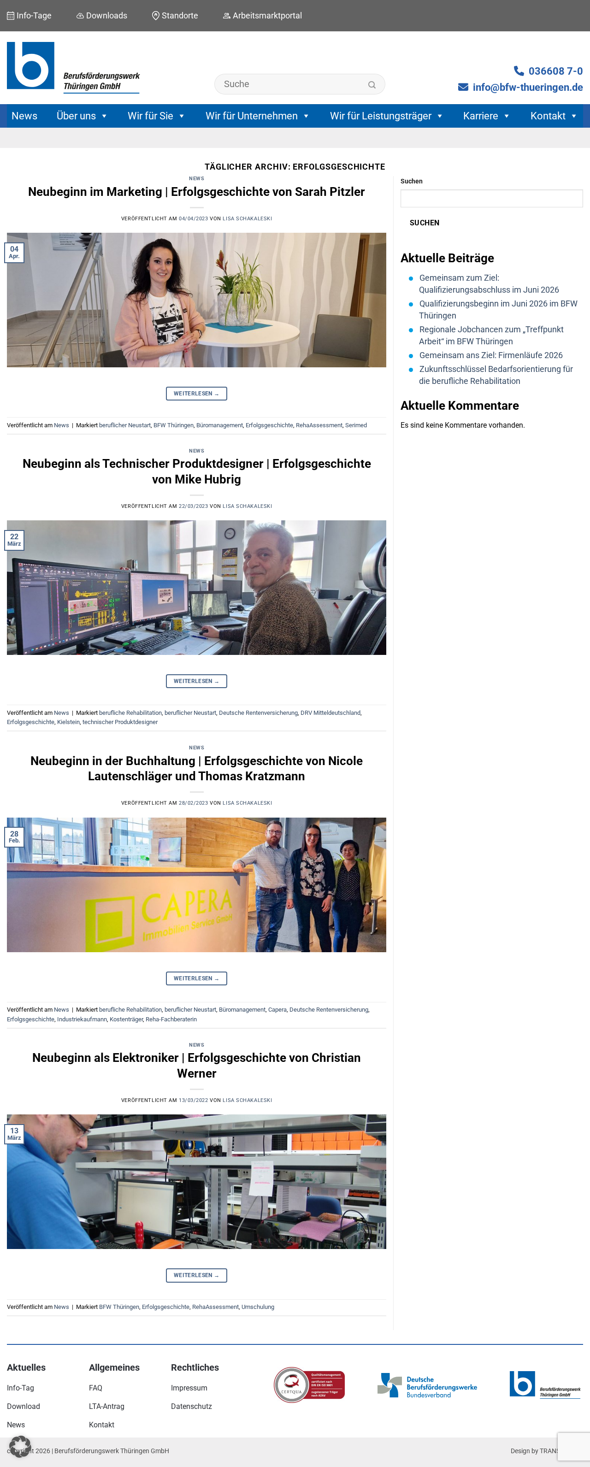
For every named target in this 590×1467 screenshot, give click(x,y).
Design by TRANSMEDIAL (547, 1451)
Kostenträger (126, 1019)
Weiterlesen (197, 393)
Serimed (356, 425)
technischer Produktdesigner (120, 722)
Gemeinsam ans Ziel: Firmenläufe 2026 (491, 355)
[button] (20, 1446)
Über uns (76, 116)
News (24, 116)
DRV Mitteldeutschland (330, 712)
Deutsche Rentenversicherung (258, 712)
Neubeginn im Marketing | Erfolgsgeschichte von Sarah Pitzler (196, 192)
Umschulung (258, 1306)
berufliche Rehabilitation (130, 712)
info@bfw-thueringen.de (528, 87)
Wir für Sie (150, 116)
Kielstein (68, 722)
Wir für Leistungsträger (380, 116)
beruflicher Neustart (125, 425)
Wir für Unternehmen (252, 116)
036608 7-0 (556, 71)
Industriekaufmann (82, 1019)
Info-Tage (34, 15)
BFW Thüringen (173, 425)
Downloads (106, 15)
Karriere (480, 116)
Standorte (180, 15)
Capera (277, 1009)
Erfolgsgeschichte (269, 425)
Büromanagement (219, 425)
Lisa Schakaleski (247, 219)
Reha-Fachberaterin (171, 1019)
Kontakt (548, 116)
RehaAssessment (319, 425)
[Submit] (372, 85)
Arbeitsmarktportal (267, 15)
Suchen (412, 181)
